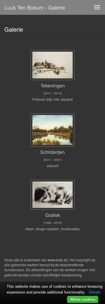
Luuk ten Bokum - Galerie (34, 7)
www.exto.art (58, 259)
